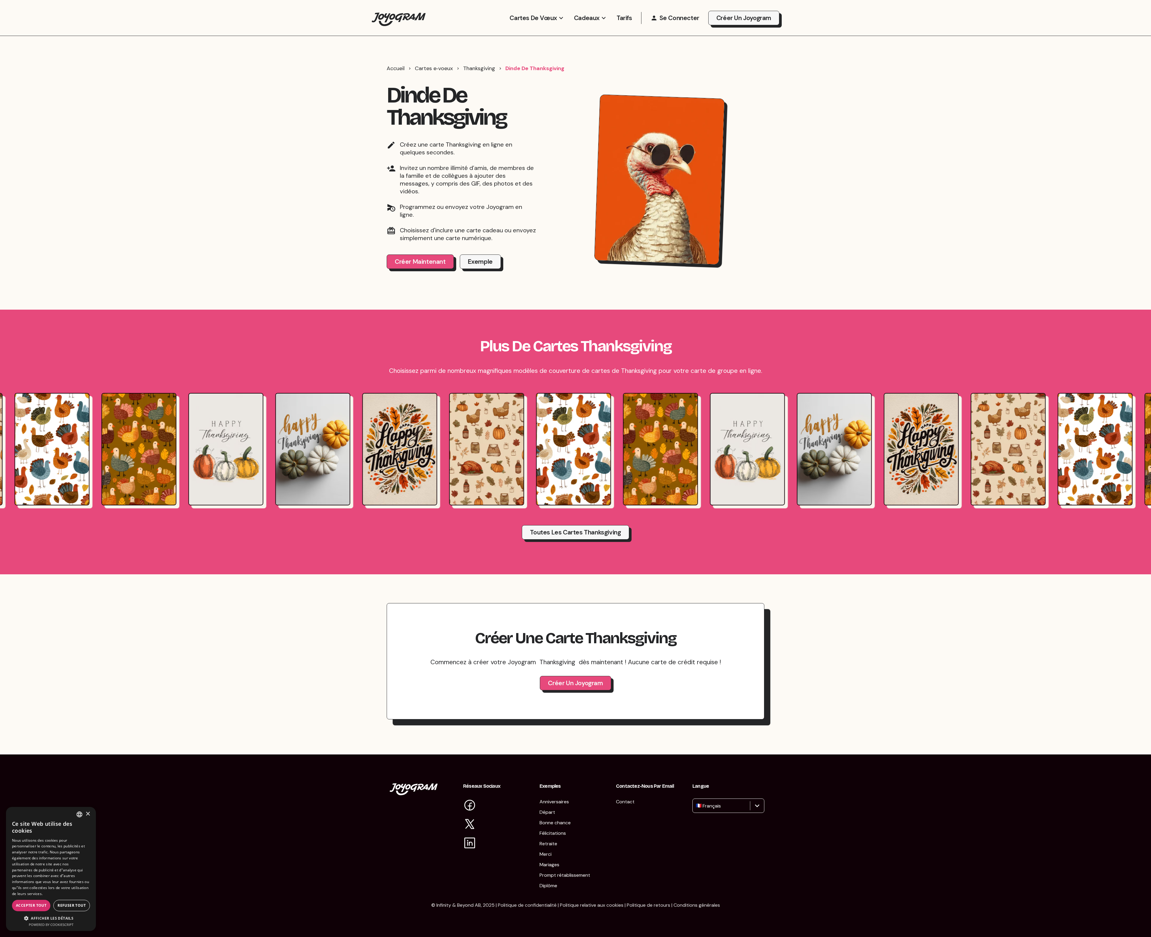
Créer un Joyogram (743, 18)
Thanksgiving (479, 68)
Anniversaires (554, 802)
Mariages (549, 864)
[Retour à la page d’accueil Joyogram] (414, 793)
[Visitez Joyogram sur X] (469, 824)
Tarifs (624, 18)
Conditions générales (697, 905)
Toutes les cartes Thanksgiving (575, 532)
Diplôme (548, 885)
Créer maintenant (420, 261)
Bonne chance (555, 823)
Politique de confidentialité (527, 905)
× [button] (87, 814)
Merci (546, 854)
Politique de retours (648, 905)
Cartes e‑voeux (434, 68)
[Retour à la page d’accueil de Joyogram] (399, 18)
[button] (51, 918)
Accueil (396, 68)
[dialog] (51, 869)
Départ (547, 812)
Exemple (480, 261)
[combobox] (696, 806)
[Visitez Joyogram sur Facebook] (469, 806)
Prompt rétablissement (565, 875)
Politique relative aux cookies (591, 905)
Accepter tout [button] (31, 905)
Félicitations (553, 833)
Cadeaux (587, 18)
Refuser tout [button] (72, 905)
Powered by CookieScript (51, 924)
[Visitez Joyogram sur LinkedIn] (469, 843)
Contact (625, 802)
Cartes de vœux (533, 18)
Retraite (548, 843)
